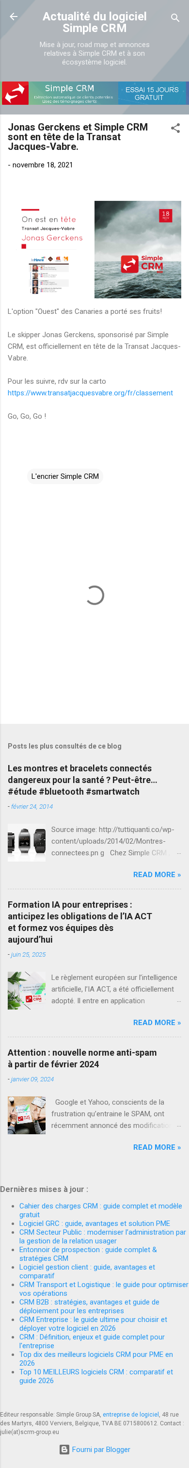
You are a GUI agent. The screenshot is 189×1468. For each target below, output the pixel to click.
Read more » (157, 874)
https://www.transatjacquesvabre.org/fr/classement (90, 393)
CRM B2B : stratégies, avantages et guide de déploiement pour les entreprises (89, 1306)
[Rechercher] (175, 19)
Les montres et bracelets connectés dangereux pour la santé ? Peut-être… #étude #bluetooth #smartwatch (83, 780)
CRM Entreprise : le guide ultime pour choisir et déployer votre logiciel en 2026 (93, 1324)
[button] (175, 129)
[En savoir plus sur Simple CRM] (94, 102)
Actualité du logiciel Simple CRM (95, 22)
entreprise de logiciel (131, 1414)
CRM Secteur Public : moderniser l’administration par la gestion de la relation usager (102, 1236)
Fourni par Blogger (100, 1449)
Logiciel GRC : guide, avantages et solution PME (94, 1223)
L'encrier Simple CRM (65, 476)
